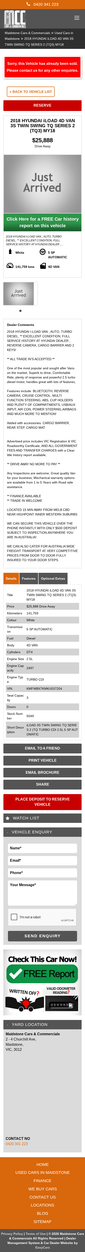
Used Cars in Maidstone (42, 1172)
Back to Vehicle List (32, 92)
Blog (42, 1213)
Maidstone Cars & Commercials (27, 33)
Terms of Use (36, 1234)
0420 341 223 (45, 4)
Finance (42, 1180)
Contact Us (42, 1197)
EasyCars (42, 1247)
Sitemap (42, 1221)
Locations (42, 1205)
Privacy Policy (12, 1234)
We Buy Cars (42, 1189)
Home (42, 1164)
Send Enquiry (42, 936)
